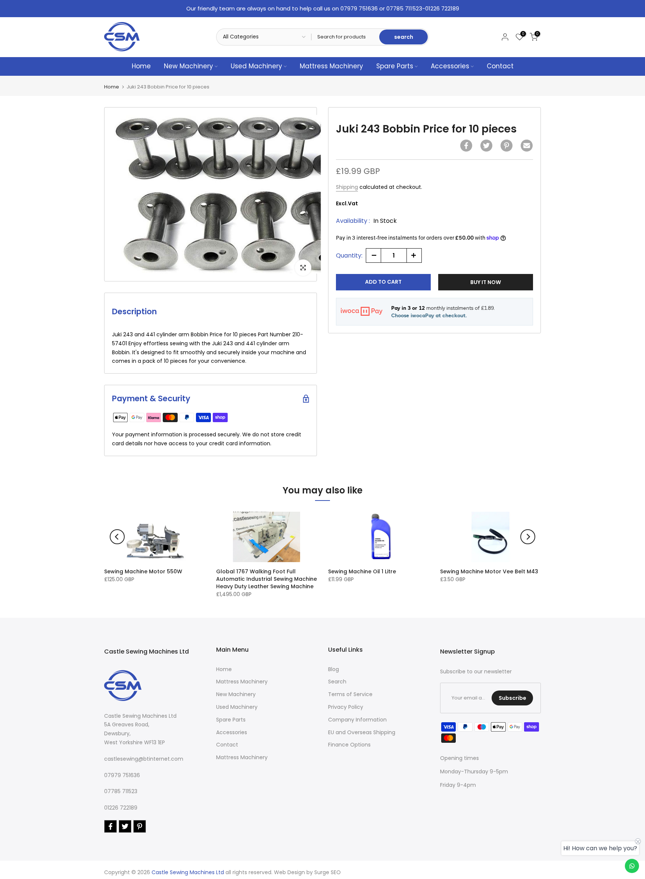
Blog (333, 669)
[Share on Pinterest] (506, 145)
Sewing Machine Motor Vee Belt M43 (489, 571)
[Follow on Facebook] (110, 826)
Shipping (347, 187)
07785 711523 (120, 791)
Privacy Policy (345, 707)
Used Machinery (256, 66)
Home (141, 66)
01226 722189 (120, 807)
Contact (500, 66)
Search (337, 681)
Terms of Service (350, 694)
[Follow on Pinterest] (139, 826)
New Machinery (188, 66)
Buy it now (485, 282)
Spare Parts (394, 66)
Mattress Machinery (331, 66)
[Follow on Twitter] (125, 826)
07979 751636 (122, 775)
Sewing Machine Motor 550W (143, 571)
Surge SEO (327, 872)
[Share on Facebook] (466, 145)
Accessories (450, 66)
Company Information (357, 719)
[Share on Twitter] (486, 145)
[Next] (527, 536)
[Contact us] (632, 866)
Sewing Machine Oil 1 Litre (362, 571)
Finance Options (349, 744)
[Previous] (117, 536)
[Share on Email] (526, 145)
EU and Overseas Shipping (361, 732)
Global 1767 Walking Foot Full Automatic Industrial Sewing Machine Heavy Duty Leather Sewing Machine (266, 579)
